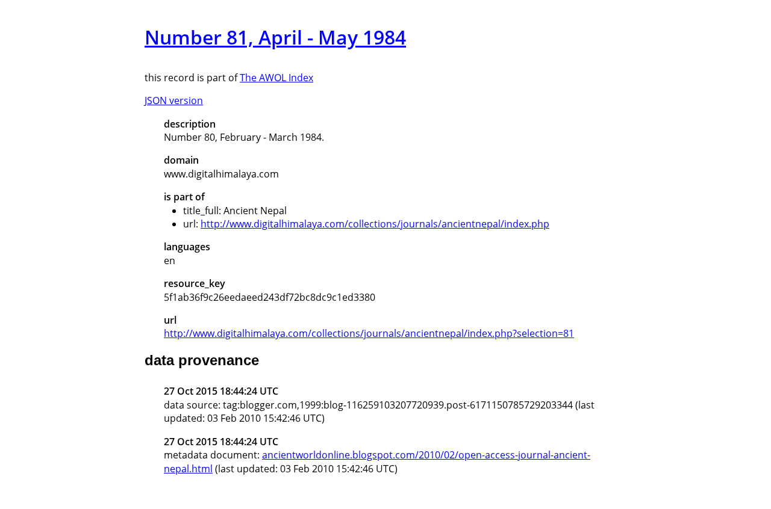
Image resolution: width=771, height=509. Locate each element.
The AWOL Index (276, 77)
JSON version (174, 100)
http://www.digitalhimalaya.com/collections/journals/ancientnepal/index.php (375, 223)
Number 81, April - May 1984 (275, 37)
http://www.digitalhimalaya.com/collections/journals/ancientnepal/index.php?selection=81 (369, 333)
